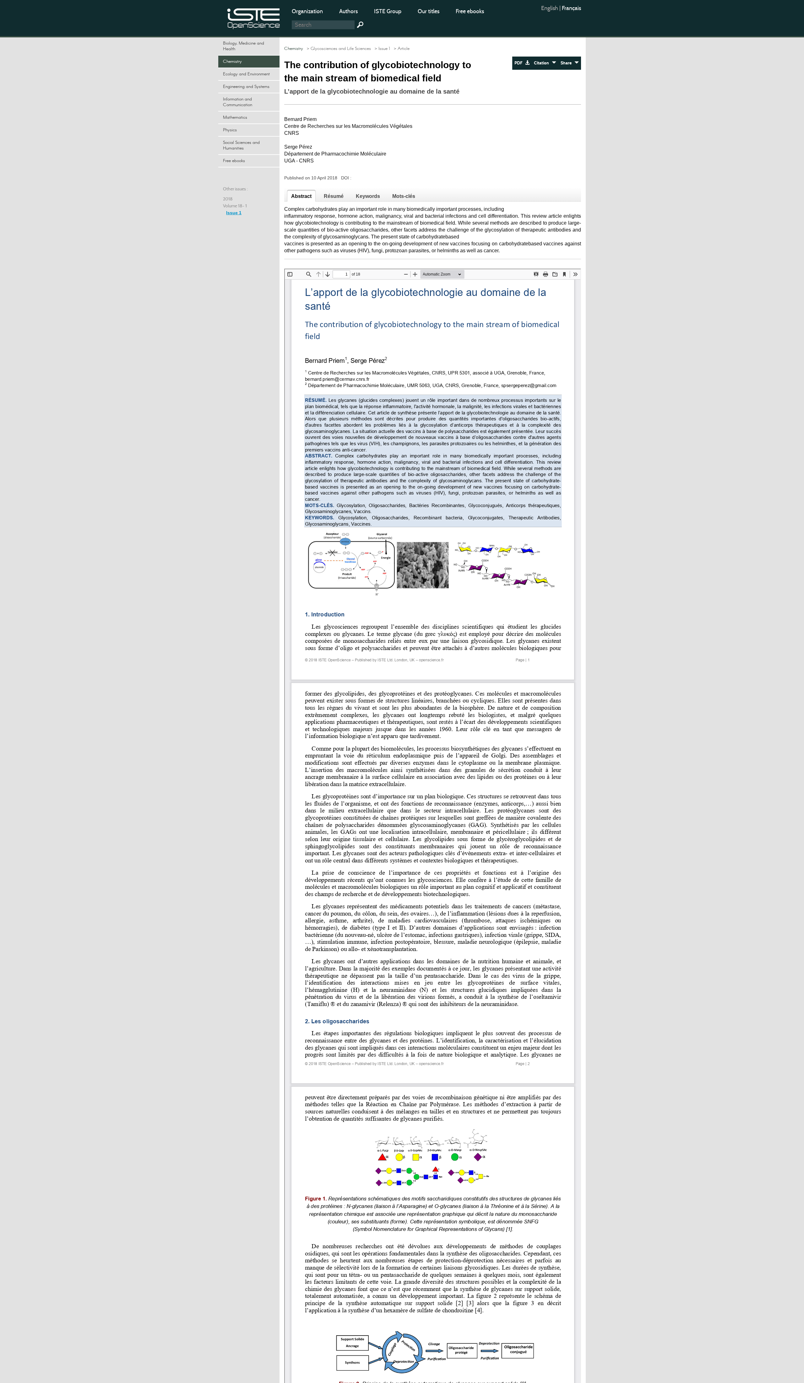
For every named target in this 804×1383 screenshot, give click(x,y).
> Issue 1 (381, 49)
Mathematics (235, 117)
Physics (230, 130)
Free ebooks (470, 11)
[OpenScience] (254, 17)
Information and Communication (237, 102)
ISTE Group (387, 11)
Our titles (428, 11)
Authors (348, 11)
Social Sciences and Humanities (241, 145)
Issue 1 (234, 212)
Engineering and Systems (246, 87)
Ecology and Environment (246, 74)
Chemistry (232, 61)
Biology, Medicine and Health (243, 46)
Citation (543, 63)
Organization (307, 11)
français (571, 8)
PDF (519, 63)
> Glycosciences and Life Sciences (337, 49)
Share (567, 63)
